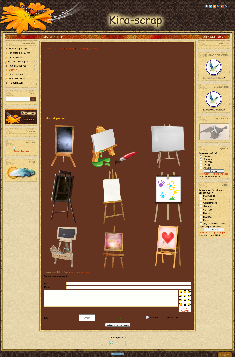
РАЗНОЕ (69, 48)
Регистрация (209, 37)
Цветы (206, 213)
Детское (207, 206)
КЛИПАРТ (59, 37)
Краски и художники (87, 48)
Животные (208, 199)
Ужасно (207, 168)
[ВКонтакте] (207, 6)
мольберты (86, 272)
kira (72, 272)
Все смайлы (185, 309)
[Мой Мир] (218, 6)
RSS (10, 37)
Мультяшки (209, 195)
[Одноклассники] (214, 6)
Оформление (210, 202)
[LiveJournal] (226, 6)
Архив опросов (220, 174)
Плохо (206, 165)
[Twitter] (211, 6)
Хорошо (207, 159)
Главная (47, 37)
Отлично (207, 156)
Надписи (207, 216)
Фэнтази (207, 209)
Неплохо (208, 162)
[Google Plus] (222, 6)
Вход (220, 37)
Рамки (206, 220)
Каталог (59, 48)
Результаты (205, 174)
